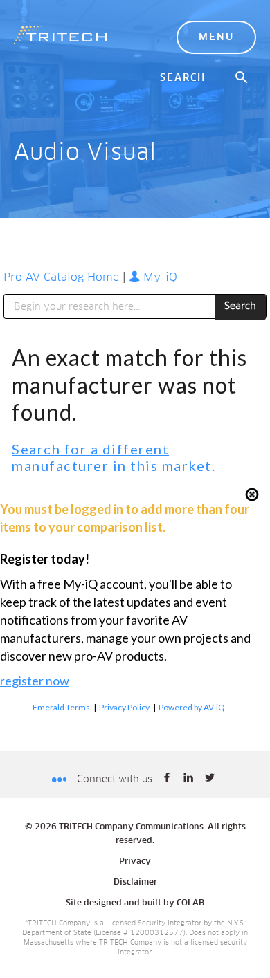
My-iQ (158, 277)
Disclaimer (135, 882)
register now (34, 680)
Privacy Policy (124, 707)
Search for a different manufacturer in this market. (113, 457)
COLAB (190, 903)
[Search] (242, 78)
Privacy (135, 862)
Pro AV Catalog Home (63, 277)
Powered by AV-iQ (192, 707)
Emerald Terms (61, 707)
